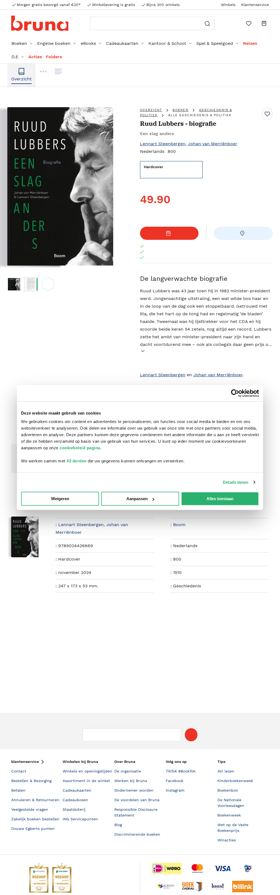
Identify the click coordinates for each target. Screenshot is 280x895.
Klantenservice (255, 4)
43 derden (76, 461)
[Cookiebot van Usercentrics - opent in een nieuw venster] (235, 393)
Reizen (250, 43)
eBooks (88, 43)
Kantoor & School (167, 43)
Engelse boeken (54, 43)
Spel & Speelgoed (214, 43)
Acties (35, 56)
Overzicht (151, 110)
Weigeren (60, 498)
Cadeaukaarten (122, 43)
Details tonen (235, 482)
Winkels (228, 4)
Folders (54, 56)
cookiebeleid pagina (80, 447)
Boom (179, 524)
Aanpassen (137, 498)
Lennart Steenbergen (162, 143)
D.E (14, 56)
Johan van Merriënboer (212, 143)
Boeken (19, 43)
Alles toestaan (220, 498)
